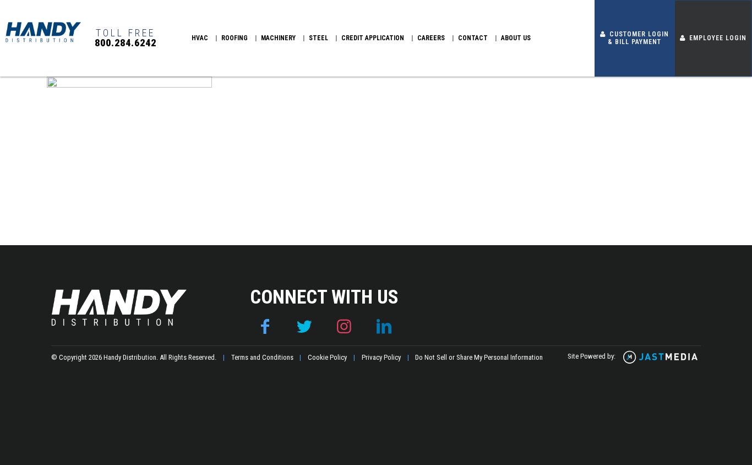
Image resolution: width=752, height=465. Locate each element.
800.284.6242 (125, 43)
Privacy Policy (381, 357)
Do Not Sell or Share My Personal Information (479, 357)
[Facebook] (264, 326)
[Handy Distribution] (43, 42)
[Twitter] (304, 326)
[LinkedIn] (383, 326)
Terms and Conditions (262, 357)
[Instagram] (344, 326)
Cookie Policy (327, 357)
